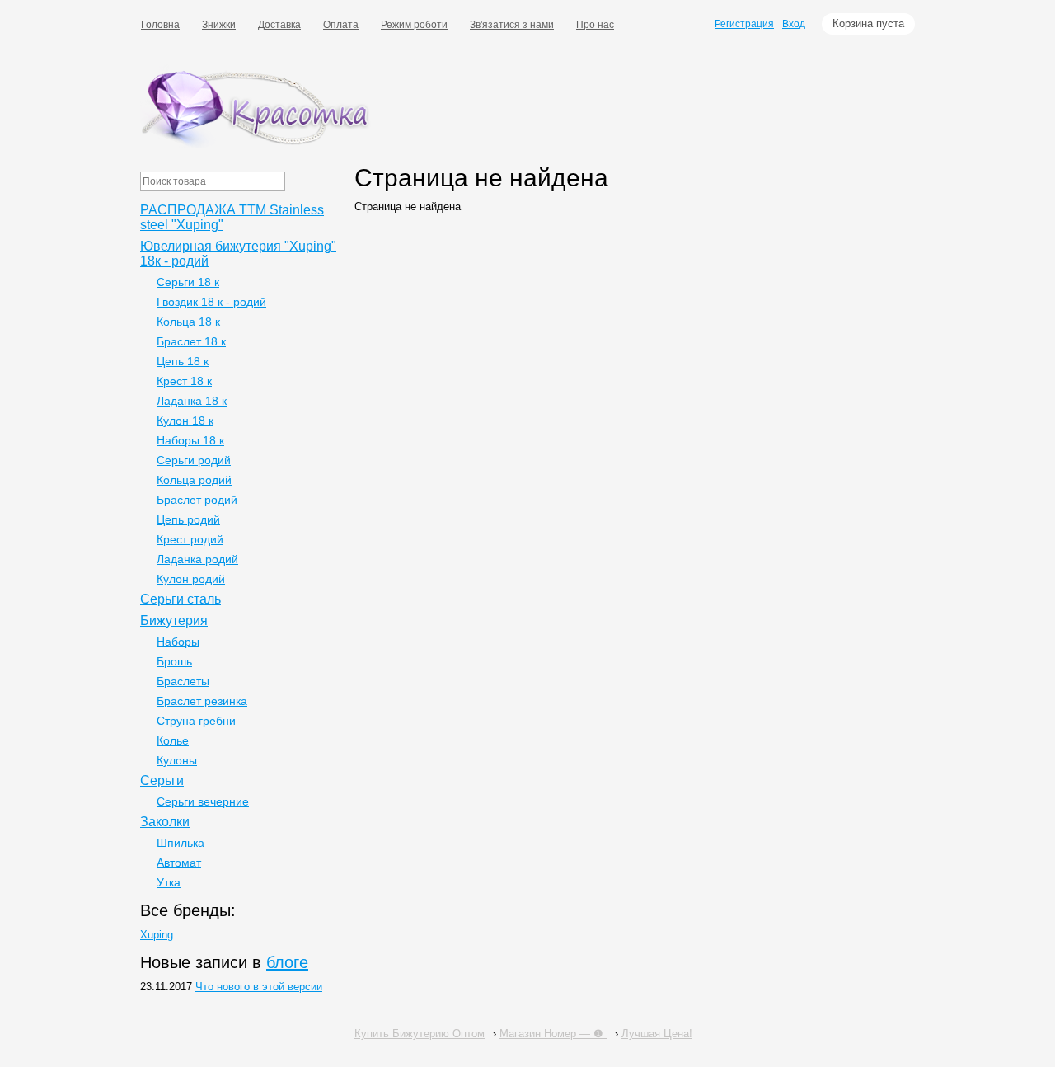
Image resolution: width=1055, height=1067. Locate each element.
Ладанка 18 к (192, 400)
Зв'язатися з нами (512, 25)
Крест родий (190, 539)
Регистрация (744, 24)
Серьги (162, 780)
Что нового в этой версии (258, 986)
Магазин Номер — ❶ (553, 1033)
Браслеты (183, 681)
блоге (287, 962)
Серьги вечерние (203, 801)
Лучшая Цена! (656, 1033)
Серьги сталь (180, 599)
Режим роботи (414, 25)
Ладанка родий (197, 559)
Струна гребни (196, 720)
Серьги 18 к (188, 282)
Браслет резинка (202, 700)
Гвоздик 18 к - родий (211, 301)
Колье (173, 740)
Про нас (595, 25)
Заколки (165, 822)
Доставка (279, 25)
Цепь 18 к (183, 361)
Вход (793, 24)
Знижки (219, 25)
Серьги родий (194, 460)
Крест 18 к (184, 381)
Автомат (179, 862)
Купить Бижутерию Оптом (419, 1033)
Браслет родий (197, 499)
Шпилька (180, 842)
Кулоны (177, 760)
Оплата (341, 25)
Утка (169, 882)
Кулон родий (191, 578)
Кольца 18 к (188, 321)
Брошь (174, 661)
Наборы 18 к (190, 440)
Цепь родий (188, 519)
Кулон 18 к (185, 420)
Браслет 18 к (191, 341)
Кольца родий (194, 479)
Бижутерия (174, 620)
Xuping (156, 934)
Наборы (178, 641)
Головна (160, 25)
